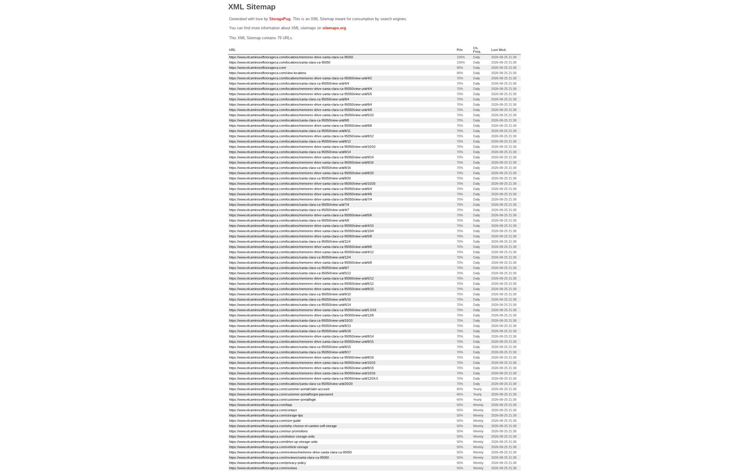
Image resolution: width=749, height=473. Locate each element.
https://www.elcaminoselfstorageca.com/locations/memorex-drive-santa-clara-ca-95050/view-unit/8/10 (301, 289)
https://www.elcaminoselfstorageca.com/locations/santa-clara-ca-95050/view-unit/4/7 (289, 210)
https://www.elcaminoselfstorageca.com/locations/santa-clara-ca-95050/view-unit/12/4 (290, 257)
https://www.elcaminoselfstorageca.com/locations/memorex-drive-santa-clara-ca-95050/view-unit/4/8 (300, 110)
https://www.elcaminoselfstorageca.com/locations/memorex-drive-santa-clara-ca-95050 (291, 57)
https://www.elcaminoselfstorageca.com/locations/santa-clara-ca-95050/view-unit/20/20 (291, 383)
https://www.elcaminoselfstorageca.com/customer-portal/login (272, 399)
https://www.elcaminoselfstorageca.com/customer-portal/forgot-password (281, 394)
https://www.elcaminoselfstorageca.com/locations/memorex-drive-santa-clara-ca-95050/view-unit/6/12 (301, 283)
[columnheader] (342, 49)
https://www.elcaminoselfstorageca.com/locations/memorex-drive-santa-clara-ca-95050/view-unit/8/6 (300, 247)
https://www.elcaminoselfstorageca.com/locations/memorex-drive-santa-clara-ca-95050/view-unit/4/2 (300, 78)
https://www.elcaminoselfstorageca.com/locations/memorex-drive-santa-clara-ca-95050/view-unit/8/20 (301, 173)
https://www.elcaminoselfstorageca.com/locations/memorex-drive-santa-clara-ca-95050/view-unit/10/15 (302, 362)
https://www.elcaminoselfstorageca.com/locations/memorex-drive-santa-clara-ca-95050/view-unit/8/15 (301, 341)
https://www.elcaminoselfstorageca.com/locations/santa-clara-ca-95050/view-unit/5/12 (290, 273)
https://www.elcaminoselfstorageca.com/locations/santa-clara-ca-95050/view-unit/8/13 (290, 326)
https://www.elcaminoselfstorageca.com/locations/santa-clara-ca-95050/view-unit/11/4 (290, 241)
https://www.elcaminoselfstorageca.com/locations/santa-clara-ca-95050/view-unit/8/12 (290, 141)
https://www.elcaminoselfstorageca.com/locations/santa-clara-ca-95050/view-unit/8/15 (290, 347)
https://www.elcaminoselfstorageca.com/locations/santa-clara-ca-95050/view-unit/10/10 (291, 320)
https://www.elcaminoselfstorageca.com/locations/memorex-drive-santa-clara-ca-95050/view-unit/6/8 (300, 262)
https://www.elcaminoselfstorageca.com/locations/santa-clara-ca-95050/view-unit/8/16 (290, 167)
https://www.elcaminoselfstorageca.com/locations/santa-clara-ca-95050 (279, 62)
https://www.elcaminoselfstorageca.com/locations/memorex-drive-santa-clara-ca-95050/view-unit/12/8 (301, 315)
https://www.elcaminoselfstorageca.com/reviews (263, 468)
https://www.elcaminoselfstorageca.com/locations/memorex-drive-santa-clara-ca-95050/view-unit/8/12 (301, 136)
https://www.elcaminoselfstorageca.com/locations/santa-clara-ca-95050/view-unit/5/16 (290, 299)
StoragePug (280, 19)
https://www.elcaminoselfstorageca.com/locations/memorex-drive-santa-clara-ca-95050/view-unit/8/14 (301, 336)
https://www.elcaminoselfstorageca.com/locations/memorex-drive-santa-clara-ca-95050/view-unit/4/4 (300, 88)
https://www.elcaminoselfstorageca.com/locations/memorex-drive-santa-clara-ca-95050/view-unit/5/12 (301, 278)
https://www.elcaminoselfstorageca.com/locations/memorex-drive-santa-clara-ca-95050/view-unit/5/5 (300, 94)
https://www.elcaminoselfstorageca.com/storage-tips (266, 415)
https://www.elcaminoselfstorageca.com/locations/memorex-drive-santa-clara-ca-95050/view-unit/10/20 (302, 183)
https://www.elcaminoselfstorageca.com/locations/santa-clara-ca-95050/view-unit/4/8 (289, 220)
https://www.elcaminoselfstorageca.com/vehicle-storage (268, 447)
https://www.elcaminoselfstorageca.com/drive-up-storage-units (273, 441)
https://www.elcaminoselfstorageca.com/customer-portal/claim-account (279, 389)
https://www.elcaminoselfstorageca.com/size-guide (265, 420)
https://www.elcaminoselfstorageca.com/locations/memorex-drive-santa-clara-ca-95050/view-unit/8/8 (300, 125)
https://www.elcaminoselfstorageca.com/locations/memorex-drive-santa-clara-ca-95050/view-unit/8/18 (301, 357)
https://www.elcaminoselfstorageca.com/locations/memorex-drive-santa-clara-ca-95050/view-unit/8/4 (300, 104)
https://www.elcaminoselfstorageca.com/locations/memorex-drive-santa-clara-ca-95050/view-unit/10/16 (302, 373)
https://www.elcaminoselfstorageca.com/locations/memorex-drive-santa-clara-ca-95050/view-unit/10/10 (302, 146)
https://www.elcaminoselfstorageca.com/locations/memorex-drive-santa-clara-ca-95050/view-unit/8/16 (301, 162)
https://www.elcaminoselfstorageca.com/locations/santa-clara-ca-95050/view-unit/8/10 (290, 294)
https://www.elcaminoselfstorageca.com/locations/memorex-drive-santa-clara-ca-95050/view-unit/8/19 (301, 368)
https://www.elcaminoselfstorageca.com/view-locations (267, 73)
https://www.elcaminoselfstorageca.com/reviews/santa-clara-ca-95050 (279, 457)
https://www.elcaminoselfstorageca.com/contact (263, 410)
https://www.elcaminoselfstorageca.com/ (257, 67)
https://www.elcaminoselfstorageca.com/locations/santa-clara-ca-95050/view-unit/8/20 (290, 178)
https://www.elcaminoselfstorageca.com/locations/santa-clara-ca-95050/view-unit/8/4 (289, 99)
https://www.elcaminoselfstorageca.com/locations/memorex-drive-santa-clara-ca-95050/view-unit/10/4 (301, 231)
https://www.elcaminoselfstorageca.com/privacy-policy (267, 463)
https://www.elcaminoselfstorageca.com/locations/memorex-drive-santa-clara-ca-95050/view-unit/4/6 (300, 194)
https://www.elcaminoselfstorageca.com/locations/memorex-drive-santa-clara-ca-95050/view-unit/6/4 (300, 189)
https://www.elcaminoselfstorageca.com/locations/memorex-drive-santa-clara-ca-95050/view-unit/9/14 (301, 157)
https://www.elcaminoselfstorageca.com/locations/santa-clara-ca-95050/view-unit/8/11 (290, 131)
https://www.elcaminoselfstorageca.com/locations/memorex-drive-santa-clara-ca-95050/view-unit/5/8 (300, 236)
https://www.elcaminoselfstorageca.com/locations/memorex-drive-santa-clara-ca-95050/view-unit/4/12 (301, 252)
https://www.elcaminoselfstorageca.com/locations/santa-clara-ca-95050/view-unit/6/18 (290, 331)
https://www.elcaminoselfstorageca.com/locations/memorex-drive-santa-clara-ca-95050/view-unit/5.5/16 (302, 310)
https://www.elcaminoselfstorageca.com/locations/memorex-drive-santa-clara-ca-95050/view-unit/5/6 (300, 215)
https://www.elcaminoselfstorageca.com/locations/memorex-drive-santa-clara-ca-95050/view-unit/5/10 (301, 115)
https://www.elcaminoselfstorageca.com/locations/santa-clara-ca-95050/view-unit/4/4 (289, 83)
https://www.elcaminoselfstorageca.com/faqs (260, 405)
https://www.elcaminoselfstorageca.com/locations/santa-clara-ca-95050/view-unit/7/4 (289, 204)
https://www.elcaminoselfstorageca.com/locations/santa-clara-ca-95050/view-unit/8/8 (289, 120)
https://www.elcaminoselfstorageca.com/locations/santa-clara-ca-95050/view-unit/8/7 (289, 268)
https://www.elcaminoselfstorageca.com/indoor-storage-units (272, 436)
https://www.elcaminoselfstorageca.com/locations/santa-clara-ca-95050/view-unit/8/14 (290, 152)
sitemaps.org (334, 28)
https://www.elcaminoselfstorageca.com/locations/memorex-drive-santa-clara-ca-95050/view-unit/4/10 (301, 225)
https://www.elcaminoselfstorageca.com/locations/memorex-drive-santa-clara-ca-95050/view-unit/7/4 (300, 199)
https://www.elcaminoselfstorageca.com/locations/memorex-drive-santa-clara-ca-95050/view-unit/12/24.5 (303, 378)
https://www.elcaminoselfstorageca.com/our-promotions (268, 431)
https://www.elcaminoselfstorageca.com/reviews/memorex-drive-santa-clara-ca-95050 (290, 452)
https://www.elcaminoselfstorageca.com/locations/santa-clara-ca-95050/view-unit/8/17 (290, 352)
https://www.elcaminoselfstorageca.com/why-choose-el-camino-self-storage (283, 426)
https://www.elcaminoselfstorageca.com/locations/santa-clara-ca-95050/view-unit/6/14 (290, 304)
